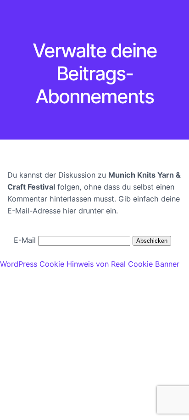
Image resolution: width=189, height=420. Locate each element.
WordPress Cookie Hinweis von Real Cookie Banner (89, 264)
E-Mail (25, 240)
